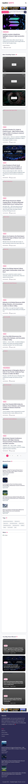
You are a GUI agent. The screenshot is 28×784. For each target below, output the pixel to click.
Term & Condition (5, 734)
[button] (6, 45)
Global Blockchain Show (7, 525)
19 (17, 455)
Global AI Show (21, 523)
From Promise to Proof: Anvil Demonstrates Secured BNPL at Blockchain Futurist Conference (12, 167)
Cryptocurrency (5, 523)
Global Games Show (16, 525)
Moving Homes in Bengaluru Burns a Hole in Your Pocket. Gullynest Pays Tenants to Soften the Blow (14, 372)
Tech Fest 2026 (10, 527)
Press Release (6, 367)
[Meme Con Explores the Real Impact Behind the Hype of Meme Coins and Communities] (5, 505)
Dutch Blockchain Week (13, 523)
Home (3, 728)
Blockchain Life (17, 521)
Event (4, 127)
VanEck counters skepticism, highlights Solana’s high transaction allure (13, 36)
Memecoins (5, 31)
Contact (3, 736)
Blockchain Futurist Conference (8, 521)
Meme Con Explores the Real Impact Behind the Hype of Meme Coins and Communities (13, 237)
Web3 (15, 527)
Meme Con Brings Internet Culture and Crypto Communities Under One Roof (13, 270)
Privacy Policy (4, 732)
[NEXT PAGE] (20, 456)
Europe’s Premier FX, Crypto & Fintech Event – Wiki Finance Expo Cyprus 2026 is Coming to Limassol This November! (13, 471)
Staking (4, 527)
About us (3, 730)
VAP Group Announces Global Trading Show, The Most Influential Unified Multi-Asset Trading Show (13, 202)
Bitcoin (14, 64)
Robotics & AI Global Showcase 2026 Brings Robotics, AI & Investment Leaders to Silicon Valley (14, 304)
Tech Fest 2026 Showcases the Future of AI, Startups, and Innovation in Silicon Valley (14, 338)
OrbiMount (22, 525)
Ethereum (14, 81)
